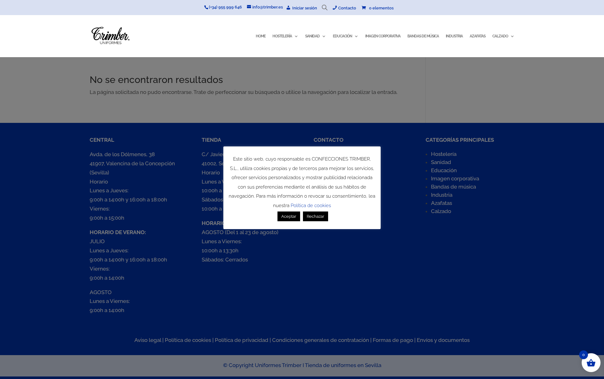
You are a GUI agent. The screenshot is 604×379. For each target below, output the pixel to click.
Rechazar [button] (315, 216)
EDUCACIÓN (342, 36)
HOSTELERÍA (282, 36)
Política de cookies (311, 205)
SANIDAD (312, 36)
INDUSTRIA (454, 36)
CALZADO (500, 36)
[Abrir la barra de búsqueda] (324, 9)
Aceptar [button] (288, 216)
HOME (261, 36)
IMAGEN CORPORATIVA (382, 36)
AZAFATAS (477, 36)
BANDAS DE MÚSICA (423, 36)
